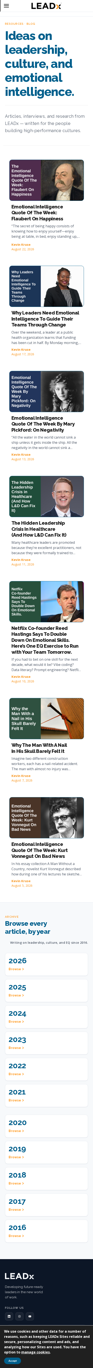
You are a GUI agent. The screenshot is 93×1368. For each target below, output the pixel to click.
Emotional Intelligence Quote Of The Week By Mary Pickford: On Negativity (43, 424)
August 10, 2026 (22, 681)
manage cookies (35, 1352)
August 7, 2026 (21, 780)
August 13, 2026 (22, 459)
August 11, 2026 (22, 564)
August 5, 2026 (21, 885)
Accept (12, 1361)
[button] (9, 1316)
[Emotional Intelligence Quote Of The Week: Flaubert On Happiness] (47, 180)
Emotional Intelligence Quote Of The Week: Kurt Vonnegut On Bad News (39, 850)
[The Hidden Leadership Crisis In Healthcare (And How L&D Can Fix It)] (47, 496)
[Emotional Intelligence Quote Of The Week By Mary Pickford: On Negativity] (47, 391)
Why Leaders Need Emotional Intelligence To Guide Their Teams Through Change (45, 319)
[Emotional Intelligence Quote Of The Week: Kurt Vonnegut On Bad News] (47, 817)
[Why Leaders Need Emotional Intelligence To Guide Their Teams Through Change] (47, 286)
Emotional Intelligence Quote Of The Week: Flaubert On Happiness (37, 212)
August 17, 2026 (22, 354)
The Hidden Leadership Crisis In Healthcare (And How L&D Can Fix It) (38, 529)
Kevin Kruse (20, 244)
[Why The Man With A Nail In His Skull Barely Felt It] (47, 718)
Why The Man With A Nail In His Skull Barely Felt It (39, 748)
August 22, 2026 (22, 249)
